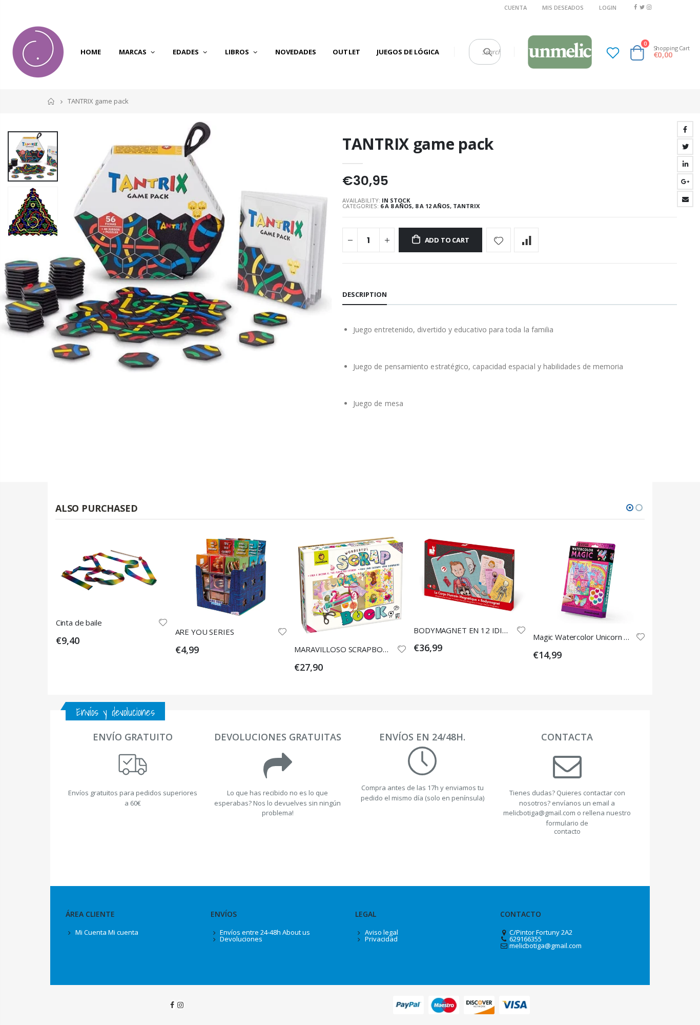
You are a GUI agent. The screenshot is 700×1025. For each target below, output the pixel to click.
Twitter (685, 146)
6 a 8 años (396, 206)
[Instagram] (649, 7)
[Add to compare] (526, 240)
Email (685, 199)
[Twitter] (642, 7)
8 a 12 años (432, 206)
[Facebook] (635, 7)
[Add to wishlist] (498, 240)
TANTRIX (466, 206)
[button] (629, 507)
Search (487, 51)
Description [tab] (364, 294)
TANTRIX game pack (417, 143)
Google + (685, 181)
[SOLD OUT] (389, 551)
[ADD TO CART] (151, 551)
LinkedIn (685, 164)
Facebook (685, 129)
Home (51, 101)
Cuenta (515, 7)
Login (607, 7)
